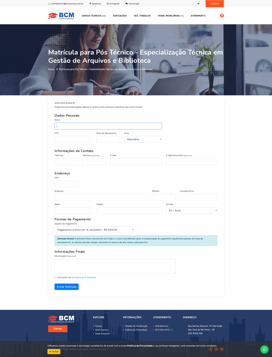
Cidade (99, 204)
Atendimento (198, 15)
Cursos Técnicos (94, 15)
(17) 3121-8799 (163, 330)
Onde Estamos (102, 333)
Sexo (126, 133)
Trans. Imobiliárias (171, 15)
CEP (57, 177)
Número (156, 191)
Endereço (59, 191)
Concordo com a (65, 277)
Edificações (120, 15)
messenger (133, 3)
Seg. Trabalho (142, 15)
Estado (169, 204)
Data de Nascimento (106, 133)
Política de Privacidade (85, 277)
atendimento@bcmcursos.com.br (67, 3)
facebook (96, 3)
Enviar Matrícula (66, 286)
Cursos (215, 3)
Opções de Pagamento (66, 223)
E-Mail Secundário (179, 155)
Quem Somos (101, 330)
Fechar (55, 351)
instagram (114, 3)
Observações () (65, 256)
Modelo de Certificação (136, 326)
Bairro (57, 204)
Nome (57, 120)
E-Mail (113, 155)
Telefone (59, 155)
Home (51, 69)
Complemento (187, 191)
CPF (57, 133)
